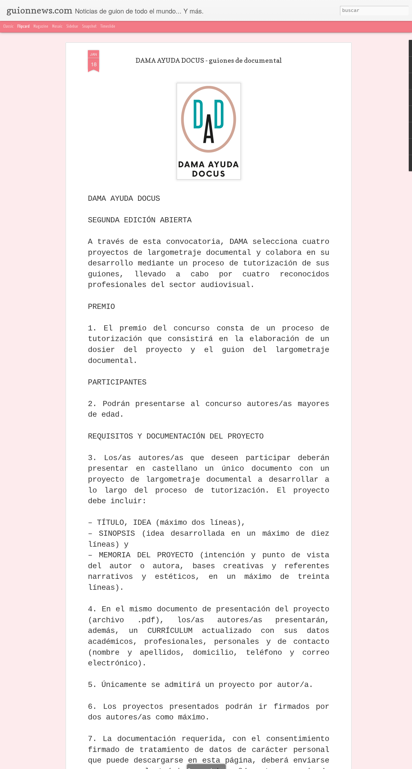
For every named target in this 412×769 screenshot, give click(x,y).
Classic (8, 26)
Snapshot (89, 26)
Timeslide (107, 26)
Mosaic (57, 26)
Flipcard (23, 26)
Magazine (40, 26)
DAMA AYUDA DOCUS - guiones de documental (209, 60)
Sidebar (72, 26)
